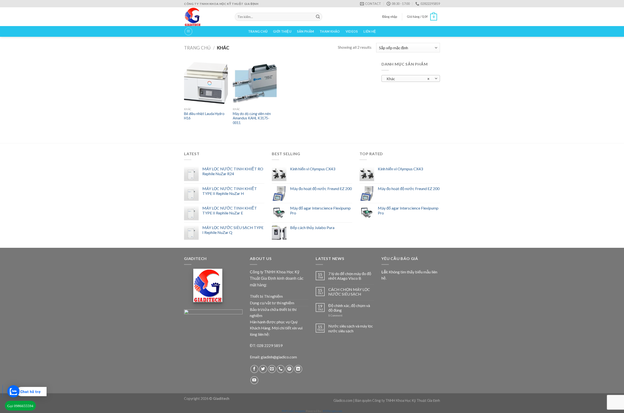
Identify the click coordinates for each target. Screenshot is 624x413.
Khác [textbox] (408, 79)
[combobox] (410, 78)
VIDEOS (352, 31)
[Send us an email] (272, 369)
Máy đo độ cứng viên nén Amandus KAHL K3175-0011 (252, 118)
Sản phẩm (305, 31)
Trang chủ (257, 31)
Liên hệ (369, 31)
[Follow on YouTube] (254, 380)
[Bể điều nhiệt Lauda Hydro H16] (206, 83)
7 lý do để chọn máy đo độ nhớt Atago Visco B (349, 275)
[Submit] (318, 17)
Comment (335, 315)
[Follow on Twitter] (263, 369)
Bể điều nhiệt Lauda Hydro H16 (204, 116)
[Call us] (281, 369)
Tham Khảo (330, 31)
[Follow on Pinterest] (289, 369)
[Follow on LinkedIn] (298, 369)
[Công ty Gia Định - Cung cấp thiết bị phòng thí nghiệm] (205, 16)
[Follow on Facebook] (254, 369)
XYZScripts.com (332, 411)
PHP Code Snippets (293, 411)
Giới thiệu (282, 31)
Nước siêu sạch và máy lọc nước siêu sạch (350, 328)
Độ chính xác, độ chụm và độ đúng (349, 307)
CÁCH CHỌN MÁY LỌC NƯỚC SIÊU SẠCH (349, 291)
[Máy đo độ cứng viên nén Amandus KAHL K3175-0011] (255, 83)
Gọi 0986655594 (20, 406)
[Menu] (188, 31)
